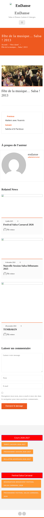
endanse (12, 230)
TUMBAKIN (10, 329)
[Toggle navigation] (22, 22)
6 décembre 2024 (10, 262)
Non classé (14, 45)
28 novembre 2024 (10, 326)
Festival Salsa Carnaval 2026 (18, 224)
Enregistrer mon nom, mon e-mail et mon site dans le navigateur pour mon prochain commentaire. (21, 397)
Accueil (4, 45)
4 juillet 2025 (9, 221)
